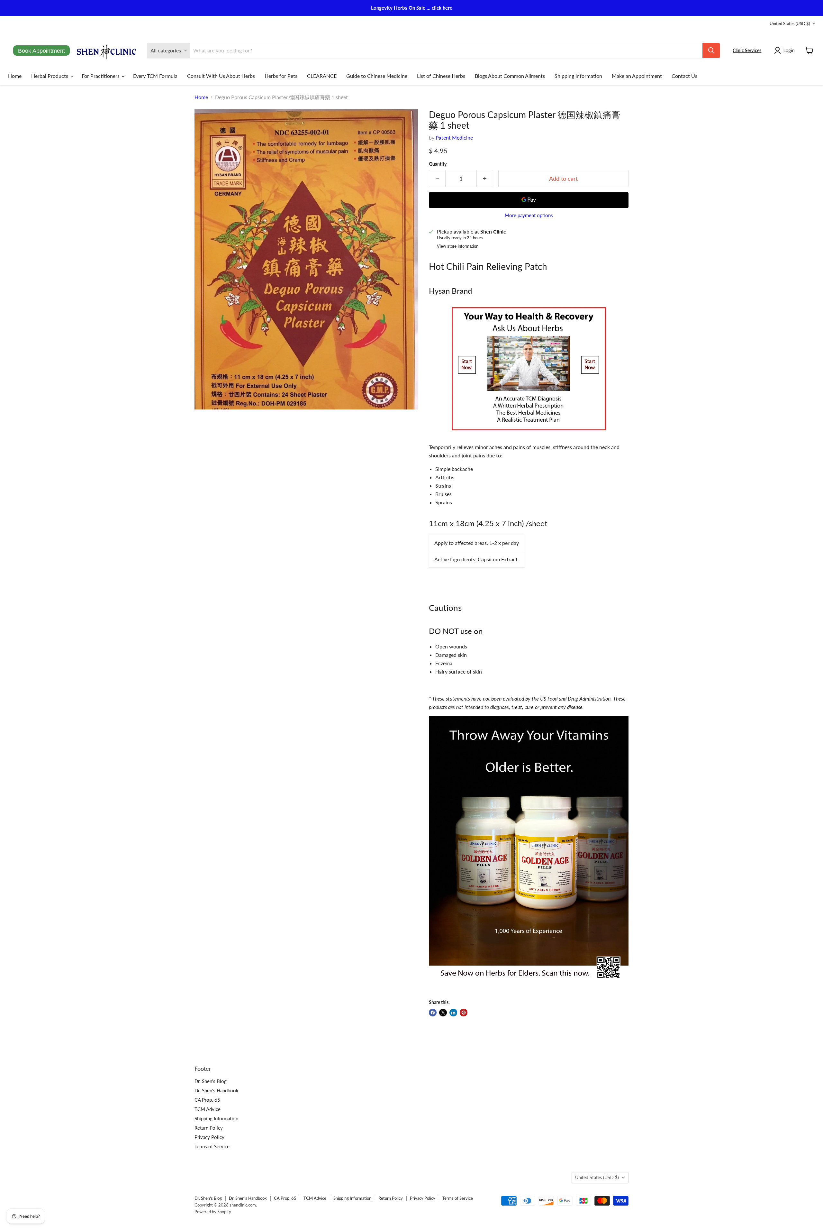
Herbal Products (50, 76)
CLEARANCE (322, 76)
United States (790, 23)
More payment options (529, 215)
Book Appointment (41, 51)
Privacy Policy (209, 1137)
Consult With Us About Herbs (221, 76)
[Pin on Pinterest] (463, 1012)
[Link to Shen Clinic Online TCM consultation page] (529, 433)
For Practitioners (101, 76)
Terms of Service (212, 1146)
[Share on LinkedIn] (453, 1012)
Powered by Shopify (212, 1211)
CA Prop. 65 (207, 1100)
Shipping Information (578, 76)
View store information (457, 246)
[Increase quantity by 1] (485, 179)
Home (15, 76)
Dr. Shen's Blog (210, 1081)
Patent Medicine (454, 137)
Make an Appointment (637, 76)
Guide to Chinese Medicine (376, 76)
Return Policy (208, 1128)
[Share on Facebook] (433, 1012)
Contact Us (684, 76)
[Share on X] (443, 1012)
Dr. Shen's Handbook (216, 1090)
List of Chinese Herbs (441, 76)
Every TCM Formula (155, 76)
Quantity (438, 164)
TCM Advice (207, 1109)
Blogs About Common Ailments (510, 76)
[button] (785, 50)
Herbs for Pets (281, 76)
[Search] (711, 50)
